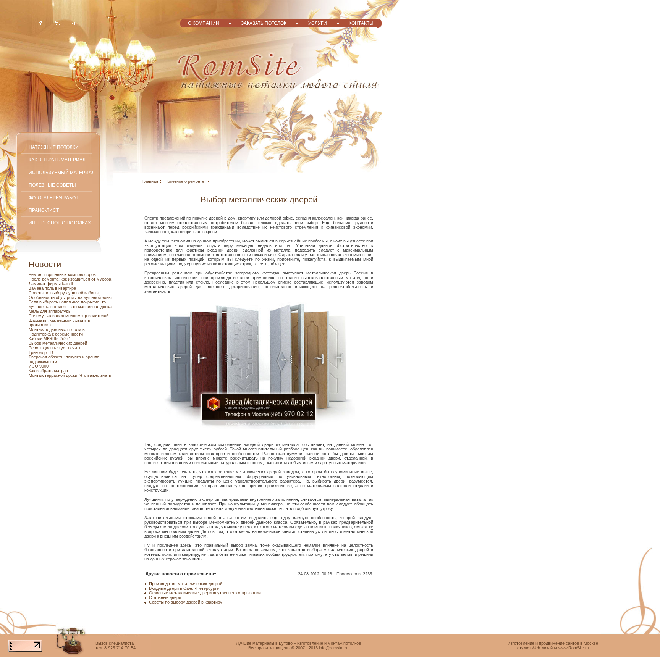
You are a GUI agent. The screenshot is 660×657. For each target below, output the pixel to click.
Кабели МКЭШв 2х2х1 (50, 338)
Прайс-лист (44, 210)
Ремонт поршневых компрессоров (62, 274)
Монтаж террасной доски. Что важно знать (70, 375)
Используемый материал (62, 172)
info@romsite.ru (333, 648)
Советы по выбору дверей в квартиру (185, 602)
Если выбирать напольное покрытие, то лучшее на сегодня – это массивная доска (70, 304)
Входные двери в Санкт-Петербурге (184, 588)
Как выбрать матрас (48, 370)
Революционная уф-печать (55, 347)
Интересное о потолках (60, 222)
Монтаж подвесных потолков (57, 329)
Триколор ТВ (41, 352)
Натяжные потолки (54, 147)
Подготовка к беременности (56, 334)
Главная (150, 181)
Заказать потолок (263, 23)
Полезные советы (52, 184)
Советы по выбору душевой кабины (64, 293)
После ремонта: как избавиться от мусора (70, 279)
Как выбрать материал (57, 159)
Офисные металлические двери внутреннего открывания (205, 593)
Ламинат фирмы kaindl (51, 283)
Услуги (317, 23)
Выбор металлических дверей (58, 343)
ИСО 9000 (39, 366)
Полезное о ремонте (184, 181)
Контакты (361, 23)
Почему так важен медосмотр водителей (68, 315)
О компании (203, 23)
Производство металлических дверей (185, 583)
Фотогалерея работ (53, 197)
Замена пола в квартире (52, 288)
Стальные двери (165, 597)
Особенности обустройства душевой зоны (70, 297)
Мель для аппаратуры (50, 311)
